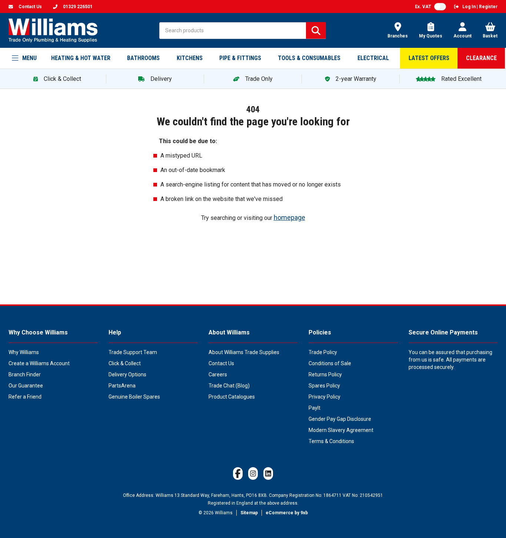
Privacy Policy (324, 397)
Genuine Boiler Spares (134, 397)
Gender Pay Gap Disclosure (340, 419)
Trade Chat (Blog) (229, 386)
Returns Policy (325, 374)
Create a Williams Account (39, 363)
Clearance (481, 58)
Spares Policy (324, 386)
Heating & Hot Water (80, 58)
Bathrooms (143, 58)
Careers (218, 374)
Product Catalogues (232, 397)
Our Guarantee (26, 386)
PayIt (314, 408)
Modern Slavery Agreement (341, 430)
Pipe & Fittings (240, 58)
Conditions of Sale (330, 363)
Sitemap (249, 512)
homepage (289, 217)
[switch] (440, 6)
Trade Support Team (133, 352)
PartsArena (122, 386)
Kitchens (190, 58)
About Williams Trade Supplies (244, 352)
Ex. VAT (423, 6)
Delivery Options (127, 374)
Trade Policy (323, 352)
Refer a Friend (25, 397)
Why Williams (24, 352)
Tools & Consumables (309, 58)
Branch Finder (25, 374)
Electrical (373, 58)
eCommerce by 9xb (287, 512)
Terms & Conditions (331, 441)
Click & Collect (125, 363)
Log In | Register (479, 6)
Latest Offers (429, 58)
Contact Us (221, 363)
